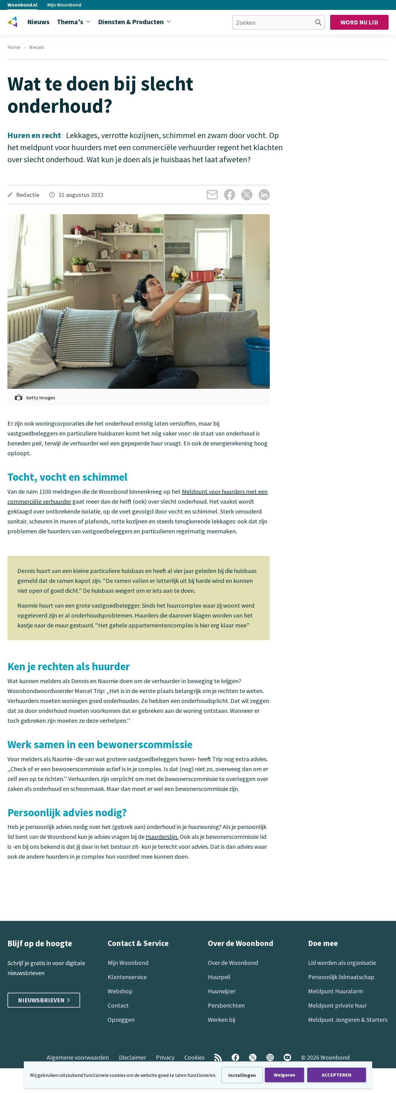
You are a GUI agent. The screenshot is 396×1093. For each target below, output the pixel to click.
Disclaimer (132, 1057)
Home (13, 47)
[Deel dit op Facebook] (229, 194)
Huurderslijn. (162, 836)
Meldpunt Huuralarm (335, 991)
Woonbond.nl (22, 5)
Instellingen (242, 1075)
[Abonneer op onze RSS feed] (218, 1057)
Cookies (194, 1057)
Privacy (165, 1057)
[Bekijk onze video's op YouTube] (287, 1057)
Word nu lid (359, 22)
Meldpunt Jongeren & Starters (347, 1019)
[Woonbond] (12, 21)
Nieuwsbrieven (41, 1000)
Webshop (120, 991)
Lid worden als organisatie (342, 962)
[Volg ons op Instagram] (270, 1057)
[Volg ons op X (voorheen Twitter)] (252, 1057)
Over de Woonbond (233, 962)
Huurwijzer (221, 991)
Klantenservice (127, 977)
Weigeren (284, 1075)
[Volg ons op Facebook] (235, 1057)
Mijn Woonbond (64, 5)
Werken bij (221, 1019)
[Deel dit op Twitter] (246, 194)
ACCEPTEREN (336, 1075)
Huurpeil (219, 977)
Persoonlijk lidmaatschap (341, 977)
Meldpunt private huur (337, 1005)
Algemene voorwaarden (78, 1057)
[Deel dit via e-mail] (212, 194)
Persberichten (226, 1005)
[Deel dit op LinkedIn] (264, 194)
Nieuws (36, 47)
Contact (118, 1005)
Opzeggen (121, 1019)
